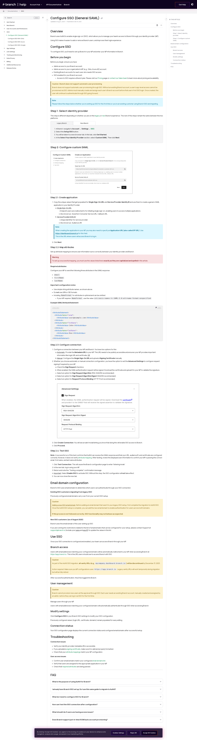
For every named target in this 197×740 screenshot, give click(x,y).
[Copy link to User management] (76, 583)
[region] (106, 323)
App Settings (11, 48)
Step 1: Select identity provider (180, 34)
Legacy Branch (62, 123)
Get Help (182, 4)
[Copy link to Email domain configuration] (91, 483)
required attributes (69, 666)
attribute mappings (73, 652)
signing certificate (73, 649)
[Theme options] (193, 4)
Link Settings (11, 52)
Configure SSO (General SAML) (18, 35)
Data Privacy (11, 58)
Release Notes (11, 68)
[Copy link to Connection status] (76, 626)
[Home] (14, 4)
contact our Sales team (118, 78)
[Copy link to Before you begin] (74, 57)
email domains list (98, 661)
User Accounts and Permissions (17, 29)
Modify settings (178, 57)
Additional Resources (14, 65)
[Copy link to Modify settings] (72, 611)
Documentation (13, 11)
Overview (174, 23)
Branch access (178, 50)
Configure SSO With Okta (16, 38)
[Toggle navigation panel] (47, 19)
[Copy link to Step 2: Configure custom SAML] (91, 147)
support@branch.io (57, 530)
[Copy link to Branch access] (71, 547)
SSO (22, 11)
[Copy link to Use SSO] (65, 536)
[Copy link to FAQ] (59, 675)
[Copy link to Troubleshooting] (77, 637)
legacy (97, 116)
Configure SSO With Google (16, 45)
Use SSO (173, 47)
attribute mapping (85, 458)
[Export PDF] (157, 25)
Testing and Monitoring (14, 55)
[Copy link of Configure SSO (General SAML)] (101, 18)
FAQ (172, 67)
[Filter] (43, 18)
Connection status (179, 60)
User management (179, 53)
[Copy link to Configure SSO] (74, 47)
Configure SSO (175, 27)
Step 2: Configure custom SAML (181, 39)
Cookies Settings (118, 733)
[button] (21, 18)
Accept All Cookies (149, 733)
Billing (8, 61)
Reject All (133, 733)
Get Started (11, 22)
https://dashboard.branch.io (66, 233)
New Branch (10, 25)
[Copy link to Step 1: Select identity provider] (91, 111)
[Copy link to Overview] (66, 31)
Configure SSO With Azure (16, 42)
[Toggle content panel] (166, 19)
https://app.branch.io (58, 554)
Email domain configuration (179, 44)
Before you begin (178, 30)
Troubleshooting (176, 63)
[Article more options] (161, 25)
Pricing (100, 78)
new (103, 116)
